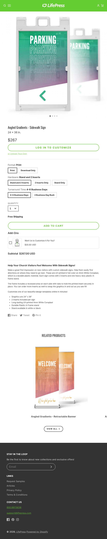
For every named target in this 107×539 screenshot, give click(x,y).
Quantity (13, 203)
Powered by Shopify (37, 531)
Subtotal (13, 253)
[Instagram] (17, 519)
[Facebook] (8, 519)
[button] (50, 116)
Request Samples (16, 481)
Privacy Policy (14, 490)
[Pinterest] (12, 519)
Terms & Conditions (17, 494)
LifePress (21, 531)
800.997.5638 (14, 507)
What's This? (17, 245)
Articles (11, 485)
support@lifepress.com (19, 513)
